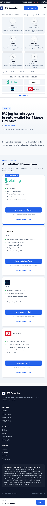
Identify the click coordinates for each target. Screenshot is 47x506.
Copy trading (6, 421)
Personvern (6, 459)
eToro (4, 433)
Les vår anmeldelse (23, 219)
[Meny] (45, 8)
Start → (40, 502)
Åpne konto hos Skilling (23, 210)
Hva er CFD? (6, 417)
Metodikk (5, 452)
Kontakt (4, 456)
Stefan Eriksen (10, 125)
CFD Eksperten (9, 8)
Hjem (4, 100)
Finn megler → (31, 8)
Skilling (4, 430)
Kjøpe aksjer (6, 414)
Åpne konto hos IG (23, 363)
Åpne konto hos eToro (23, 261)
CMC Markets (7, 437)
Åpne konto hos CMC (23, 312)
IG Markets (6, 440)
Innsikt (4, 411)
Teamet (4, 449)
